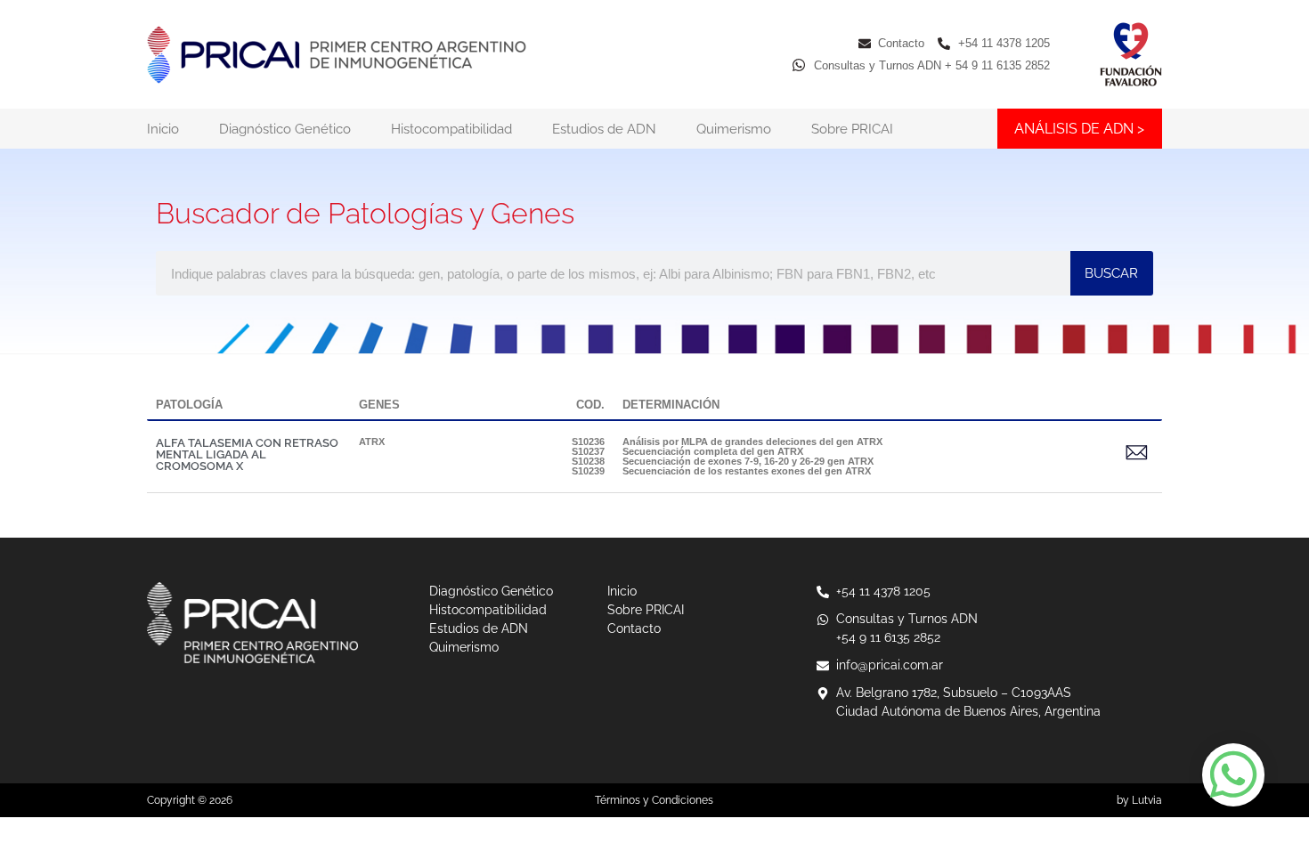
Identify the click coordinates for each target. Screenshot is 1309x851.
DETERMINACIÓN (671, 404)
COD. (590, 404)
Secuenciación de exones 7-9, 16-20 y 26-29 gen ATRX (748, 461)
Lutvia (1147, 800)
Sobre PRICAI (852, 129)
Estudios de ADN (604, 129)
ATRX (372, 441)
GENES (379, 404)
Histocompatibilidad (451, 129)
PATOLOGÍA (189, 404)
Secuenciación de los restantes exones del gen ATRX (746, 471)
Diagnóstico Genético (285, 129)
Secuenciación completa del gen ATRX (712, 451)
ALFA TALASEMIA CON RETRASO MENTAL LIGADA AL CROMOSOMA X (247, 454)
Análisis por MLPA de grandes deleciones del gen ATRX (752, 441)
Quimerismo (733, 129)
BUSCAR (1111, 273)
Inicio (163, 129)
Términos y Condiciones (654, 800)
